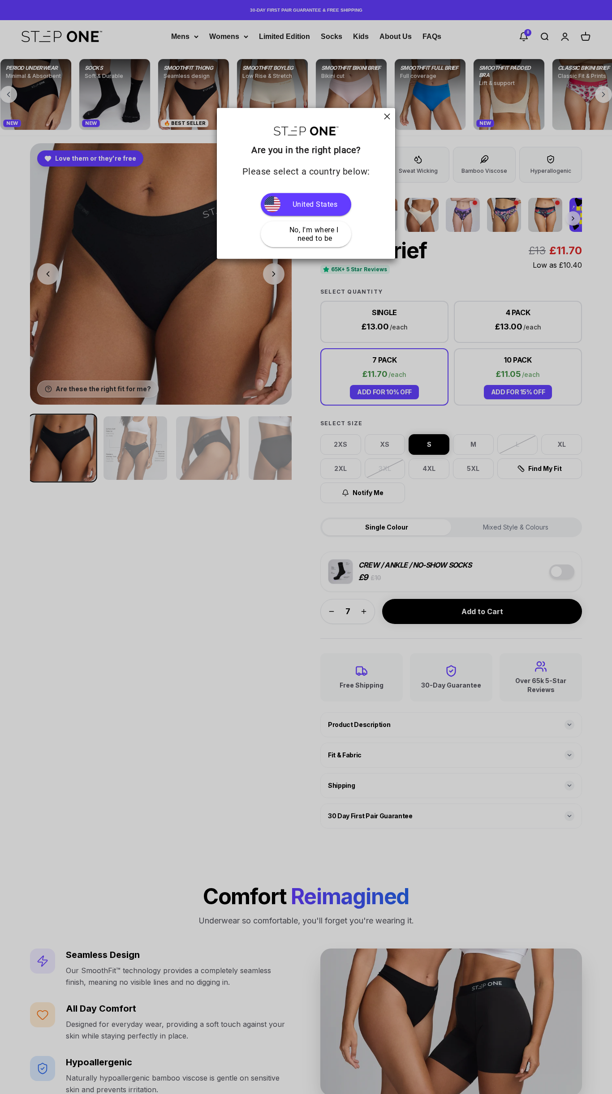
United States (315, 204)
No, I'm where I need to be (314, 234)
